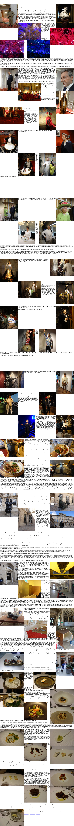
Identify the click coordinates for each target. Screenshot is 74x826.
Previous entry (26, 814)
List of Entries (32, 814)
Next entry (38, 814)
